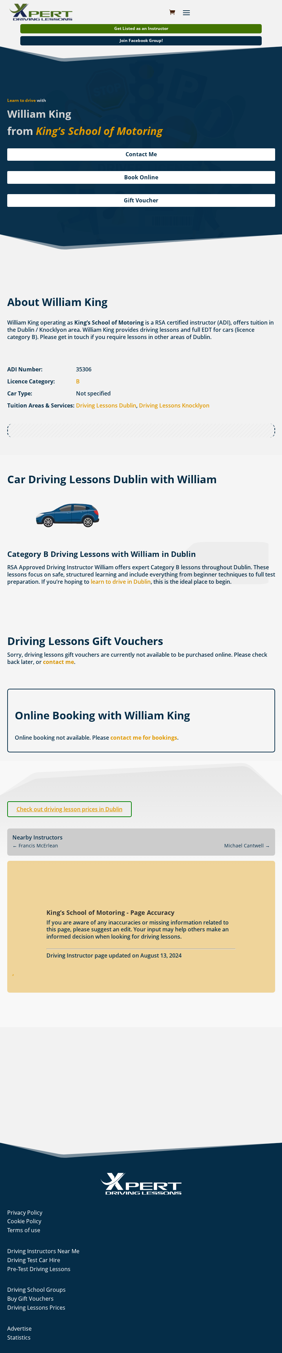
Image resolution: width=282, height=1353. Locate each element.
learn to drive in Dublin (121, 581)
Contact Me (141, 154)
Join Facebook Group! (141, 40)
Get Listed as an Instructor (141, 28)
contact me (58, 662)
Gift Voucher (141, 200)
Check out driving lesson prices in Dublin (69, 809)
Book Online (141, 177)
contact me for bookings (143, 737)
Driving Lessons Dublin (106, 405)
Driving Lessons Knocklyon (174, 405)
